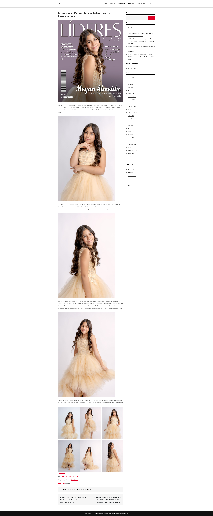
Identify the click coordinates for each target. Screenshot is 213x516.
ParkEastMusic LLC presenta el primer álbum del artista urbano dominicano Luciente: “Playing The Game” (141, 41)
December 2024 (132, 141)
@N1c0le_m (61, 473)
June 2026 (130, 84)
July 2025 (130, 119)
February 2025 (132, 134)
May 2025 (130, 125)
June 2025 (130, 122)
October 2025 (131, 109)
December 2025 (132, 103)
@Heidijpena (61, 483)
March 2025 (131, 131)
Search (128, 13)
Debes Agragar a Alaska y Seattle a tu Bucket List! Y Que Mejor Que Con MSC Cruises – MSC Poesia (141, 57)
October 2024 (131, 147)
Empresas (131, 3)
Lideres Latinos (141, 3)
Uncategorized (132, 182)
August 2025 (131, 115)
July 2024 (130, 157)
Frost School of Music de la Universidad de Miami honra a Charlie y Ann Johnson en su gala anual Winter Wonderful (73, 500)
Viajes (151, 3)
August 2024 (131, 153)
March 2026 (131, 93)
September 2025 (132, 112)
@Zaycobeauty (74, 480)
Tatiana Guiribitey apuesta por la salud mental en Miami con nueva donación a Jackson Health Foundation (141, 49)
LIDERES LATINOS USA (68, 489)
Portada (112, 3)
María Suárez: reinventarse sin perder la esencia (141, 28)
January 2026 (131, 100)
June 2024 (130, 160)
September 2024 (132, 150)
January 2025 (131, 138)
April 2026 (130, 90)
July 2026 (130, 81)
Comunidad (121, 3)
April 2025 (130, 128)
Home (105, 3)
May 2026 (130, 87)
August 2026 (131, 78)
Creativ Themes (123, 513)
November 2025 (132, 106)
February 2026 (132, 96)
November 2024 (132, 144)
